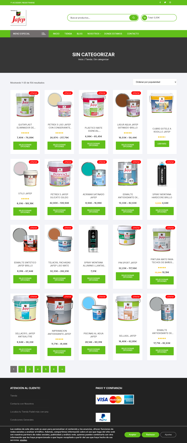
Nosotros (93, 33)
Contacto (133, 33)
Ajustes (168, 434)
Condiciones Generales (22, 419)
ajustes (23, 440)
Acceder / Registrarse (23, 3)
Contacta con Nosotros (22, 403)
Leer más (161, 144)
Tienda (68, 33)
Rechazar (150, 434)
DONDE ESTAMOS (113, 33)
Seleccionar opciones (25, 146)
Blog (80, 33)
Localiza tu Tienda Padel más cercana (29, 411)
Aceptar (132, 434)
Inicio (56, 33)
